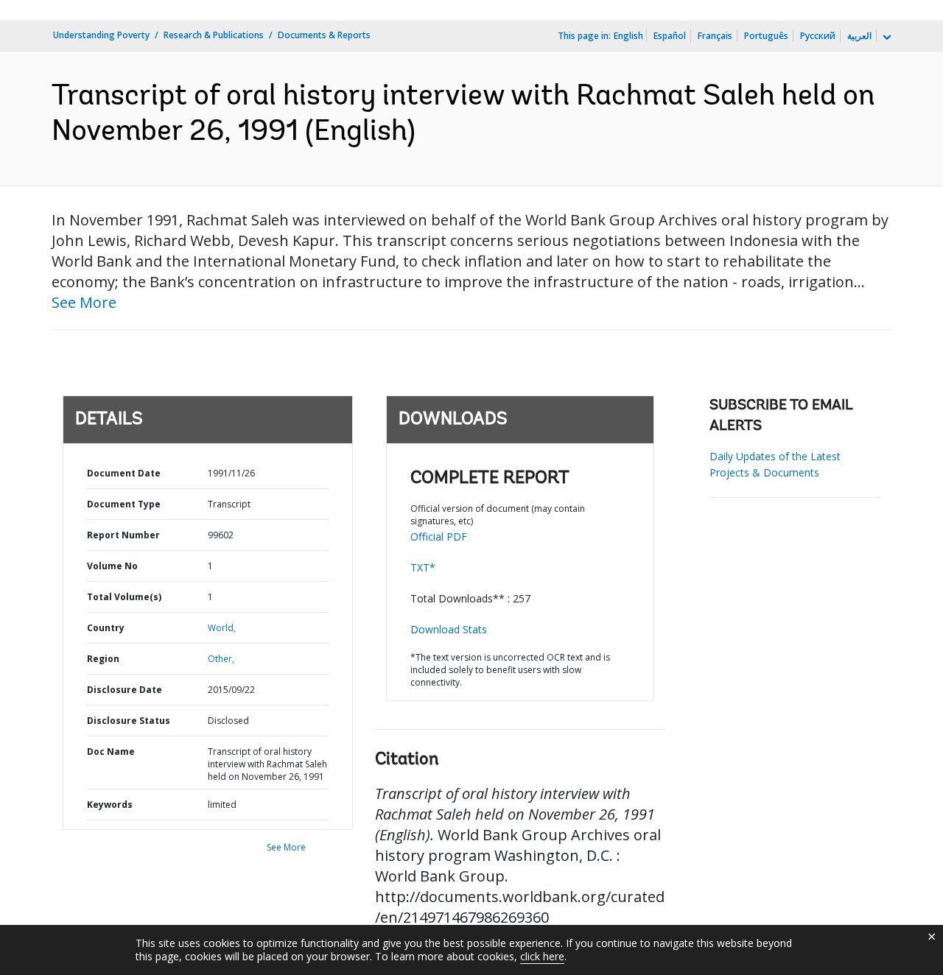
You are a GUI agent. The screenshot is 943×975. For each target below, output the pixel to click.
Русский (817, 35)
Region (103, 658)
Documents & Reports (324, 35)
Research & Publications (214, 35)
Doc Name (111, 751)
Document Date (124, 473)
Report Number (123, 535)
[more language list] (885, 37)
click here (542, 956)
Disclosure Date (124, 689)
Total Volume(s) (124, 597)
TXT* (422, 567)
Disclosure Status (128, 720)
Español (669, 35)
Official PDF (438, 536)
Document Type (124, 504)
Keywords (110, 804)
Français (715, 35)
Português (766, 35)
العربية (859, 35)
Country (106, 628)
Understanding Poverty (101, 35)
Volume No (112, 566)
